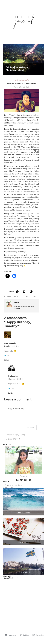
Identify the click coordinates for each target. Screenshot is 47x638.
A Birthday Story (11, 439)
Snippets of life (24, 80)
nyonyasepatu (10, 343)
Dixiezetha (12, 376)
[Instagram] (25, 480)
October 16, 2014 (15, 379)
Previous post (14, 297)
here (22, 229)
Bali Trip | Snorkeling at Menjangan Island (17, 68)
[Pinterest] (29, 480)
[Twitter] (21, 480)
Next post (31, 297)
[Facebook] (17, 480)
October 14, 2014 (11, 346)
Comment (30, 427)
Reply (6, 360)
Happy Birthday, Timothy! (21, 84)
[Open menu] (23, 41)
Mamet (29, 245)
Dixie (27, 87)
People (16, 80)
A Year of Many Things (16, 435)
